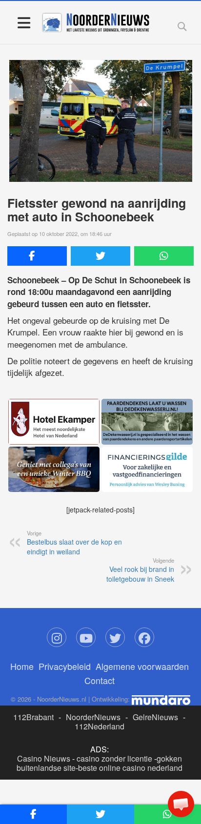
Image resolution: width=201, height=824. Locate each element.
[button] (181, 804)
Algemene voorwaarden (142, 666)
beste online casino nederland (130, 767)
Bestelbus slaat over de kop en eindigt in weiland (74, 542)
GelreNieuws (155, 717)
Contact (99, 680)
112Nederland (99, 726)
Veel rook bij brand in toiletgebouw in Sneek (140, 570)
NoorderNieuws (93, 717)
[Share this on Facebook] (37, 256)
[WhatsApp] (164, 256)
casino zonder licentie (114, 758)
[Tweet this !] (100, 256)
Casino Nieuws (43, 758)
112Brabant (33, 717)
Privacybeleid (65, 666)
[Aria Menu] (23, 22)
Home (22, 666)
